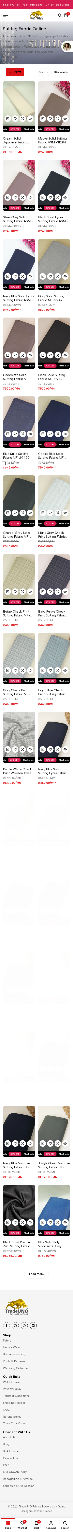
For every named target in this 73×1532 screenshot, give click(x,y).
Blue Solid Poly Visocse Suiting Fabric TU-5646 (50, 1244)
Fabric (7, 1340)
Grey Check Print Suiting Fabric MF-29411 (16, 692)
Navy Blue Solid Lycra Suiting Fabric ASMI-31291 (18, 298)
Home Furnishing (14, 1354)
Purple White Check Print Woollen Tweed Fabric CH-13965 (18, 771)
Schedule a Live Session (18, 1486)
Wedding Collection (16, 1368)
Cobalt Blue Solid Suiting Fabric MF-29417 (51, 456)
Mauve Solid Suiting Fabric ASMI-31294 (52, 140)
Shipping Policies (14, 1403)
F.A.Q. (6, 1409)
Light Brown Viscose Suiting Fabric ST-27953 (18, 1012)
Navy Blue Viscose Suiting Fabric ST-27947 (16, 1165)
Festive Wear (11, 1347)
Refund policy (12, 1416)
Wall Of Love (11, 1382)
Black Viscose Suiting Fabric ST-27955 (54, 933)
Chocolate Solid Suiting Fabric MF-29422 (16, 377)
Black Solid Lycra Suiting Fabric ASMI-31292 (53, 219)
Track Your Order (14, 1423)
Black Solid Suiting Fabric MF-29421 (51, 377)
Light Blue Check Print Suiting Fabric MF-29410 (52, 692)
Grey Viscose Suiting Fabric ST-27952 (53, 1012)
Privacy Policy (12, 1389)
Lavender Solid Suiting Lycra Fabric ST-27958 (52, 854)
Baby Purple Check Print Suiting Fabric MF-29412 (52, 613)
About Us (9, 1437)
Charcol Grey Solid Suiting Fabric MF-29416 (16, 534)
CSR (6, 1465)
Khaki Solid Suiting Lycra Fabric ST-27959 (16, 854)
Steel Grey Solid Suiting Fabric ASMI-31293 (18, 219)
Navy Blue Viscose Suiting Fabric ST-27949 (51, 1090)
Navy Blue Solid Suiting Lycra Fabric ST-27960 (52, 771)
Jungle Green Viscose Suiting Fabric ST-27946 (54, 1165)
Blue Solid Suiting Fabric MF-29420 (16, 456)
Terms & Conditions (16, 1396)
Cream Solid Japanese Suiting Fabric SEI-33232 (16, 140)
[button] (15, 118)
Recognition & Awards (18, 1479)
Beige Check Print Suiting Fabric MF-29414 (16, 613)
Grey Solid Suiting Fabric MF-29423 (51, 298)
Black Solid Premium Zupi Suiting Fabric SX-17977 (17, 1244)
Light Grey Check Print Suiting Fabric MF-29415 (52, 534)
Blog (6, 1444)
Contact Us (10, 1458)
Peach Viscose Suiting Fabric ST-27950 (16, 1090)
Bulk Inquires (11, 1451)
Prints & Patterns (14, 1361)
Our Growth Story (15, 1472)
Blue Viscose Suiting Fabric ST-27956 (18, 933)
